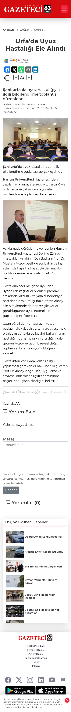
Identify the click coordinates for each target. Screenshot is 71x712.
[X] (19, 679)
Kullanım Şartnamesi (35, 658)
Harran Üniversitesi (18, 179)
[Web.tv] (62, 679)
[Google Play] (20, 690)
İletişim (35, 666)
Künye (35, 662)
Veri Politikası (35, 654)
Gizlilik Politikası (35, 646)
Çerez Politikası (35, 650)
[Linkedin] (40, 679)
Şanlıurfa (9, 392)
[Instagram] (30, 679)
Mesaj (8, 439)
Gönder (11, 490)
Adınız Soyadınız (18, 424)
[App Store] (51, 690)
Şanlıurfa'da (15, 89)
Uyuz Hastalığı (28, 392)
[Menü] (64, 9)
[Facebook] (8, 679)
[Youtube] (51, 679)
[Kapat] (67, 700)
